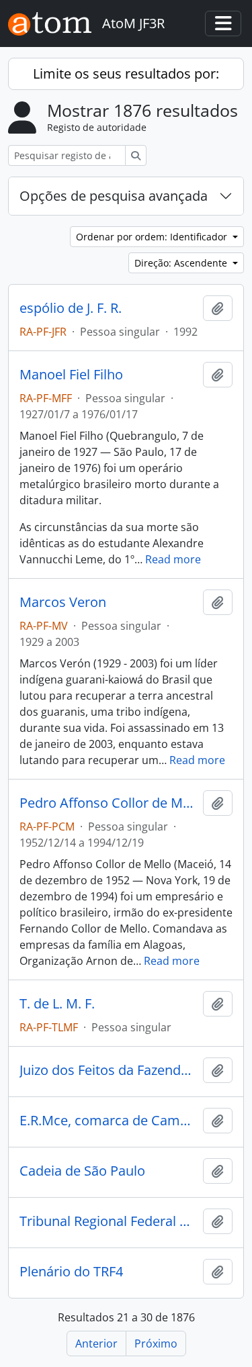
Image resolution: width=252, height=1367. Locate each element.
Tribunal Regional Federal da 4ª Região (108, 1221)
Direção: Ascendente (182, 262)
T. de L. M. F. (57, 1004)
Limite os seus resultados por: (126, 73)
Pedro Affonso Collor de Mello (108, 803)
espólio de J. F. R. (70, 308)
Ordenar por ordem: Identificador (153, 236)
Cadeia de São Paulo (82, 1171)
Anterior (96, 1343)
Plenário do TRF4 (71, 1272)
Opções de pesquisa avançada (113, 196)
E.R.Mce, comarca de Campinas (108, 1121)
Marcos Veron (62, 602)
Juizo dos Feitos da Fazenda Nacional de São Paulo (108, 1070)
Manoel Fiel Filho (71, 375)
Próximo (155, 1343)
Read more (173, 559)
